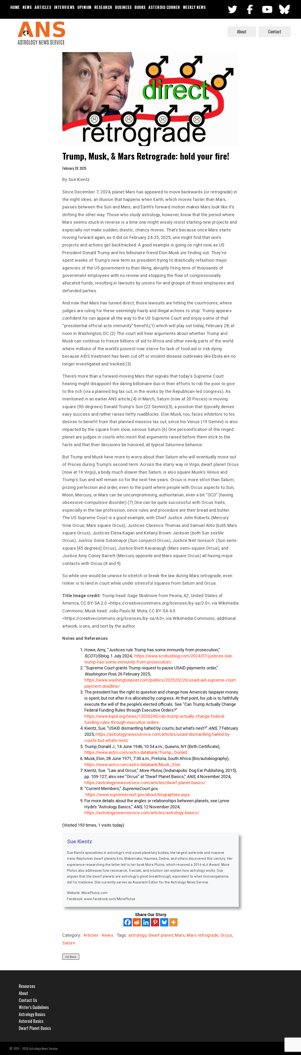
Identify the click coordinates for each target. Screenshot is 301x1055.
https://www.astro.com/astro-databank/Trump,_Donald (135, 752)
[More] (173, 922)
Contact (274, 31)
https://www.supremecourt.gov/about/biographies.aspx (137, 794)
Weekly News (194, 7)
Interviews (64, 7)
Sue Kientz (79, 841)
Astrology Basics (32, 1014)
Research (103, 7)
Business (123, 7)
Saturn (68, 942)
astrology (137, 935)
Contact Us (28, 1000)
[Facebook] (127, 922)
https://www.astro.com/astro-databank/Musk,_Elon (132, 764)
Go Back (70, 957)
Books (140, 7)
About (241, 31)
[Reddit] (137, 922)
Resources (27, 986)
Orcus (226, 935)
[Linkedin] (146, 922)
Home (15, 7)
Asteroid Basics (31, 1021)
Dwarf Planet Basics (35, 1028)
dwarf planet (160, 935)
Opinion (84, 7)
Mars (180, 935)
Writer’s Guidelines (34, 1007)
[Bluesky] (164, 922)
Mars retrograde (202, 935)
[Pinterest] (155, 922)
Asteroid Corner (164, 7)
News (27, 7)
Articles (43, 7)
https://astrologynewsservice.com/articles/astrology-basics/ (141, 812)
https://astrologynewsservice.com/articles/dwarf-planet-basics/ (145, 782)
